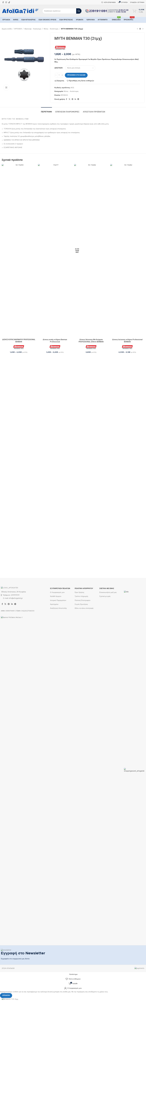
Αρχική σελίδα (7, 29)
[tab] (46, 110)
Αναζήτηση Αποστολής (58, 608)
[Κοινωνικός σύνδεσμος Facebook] (3, 2)
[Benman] (60, 47)
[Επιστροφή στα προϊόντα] (140, 28)
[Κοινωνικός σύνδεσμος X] (69, 99)
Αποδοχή (6, 995)
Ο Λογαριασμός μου (57, 592)
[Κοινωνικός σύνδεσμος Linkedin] (75, 99)
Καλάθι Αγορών (55, 596)
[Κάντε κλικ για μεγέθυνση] (6, 87)
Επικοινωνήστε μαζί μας (108, 592)
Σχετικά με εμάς (105, 596)
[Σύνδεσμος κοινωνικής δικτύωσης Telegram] (78, 99)
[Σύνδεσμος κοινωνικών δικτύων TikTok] (9, 2)
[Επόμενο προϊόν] (142, 28)
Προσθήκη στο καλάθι (76, 75)
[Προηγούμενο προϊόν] (137, 28)
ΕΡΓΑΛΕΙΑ (18, 29)
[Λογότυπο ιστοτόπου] (20, 11)
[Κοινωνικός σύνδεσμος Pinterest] (72, 99)
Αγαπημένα (54, 604)
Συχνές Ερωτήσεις (81, 604)
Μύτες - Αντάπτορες (51, 29)
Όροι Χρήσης (79, 592)
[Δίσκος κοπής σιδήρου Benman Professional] (55, 250)
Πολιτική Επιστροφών (82, 600)
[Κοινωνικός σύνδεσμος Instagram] (6, 2)
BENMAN (64, 95)
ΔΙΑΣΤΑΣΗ (58, 68)
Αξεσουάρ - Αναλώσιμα (32, 29)
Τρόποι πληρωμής (81, 596)
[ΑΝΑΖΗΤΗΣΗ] (78, 11)
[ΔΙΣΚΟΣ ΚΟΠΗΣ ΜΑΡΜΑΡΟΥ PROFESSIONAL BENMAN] (19, 250)
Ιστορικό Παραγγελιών (58, 600)
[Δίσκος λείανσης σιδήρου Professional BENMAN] (127, 250)
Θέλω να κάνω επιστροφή (84, 608)
